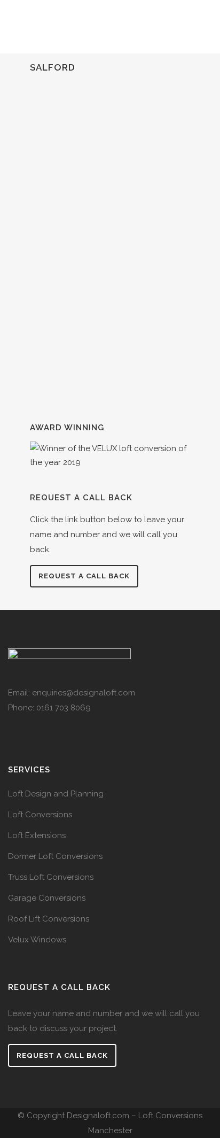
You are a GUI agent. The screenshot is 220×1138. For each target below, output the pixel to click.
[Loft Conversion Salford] (110, 152)
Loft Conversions (40, 814)
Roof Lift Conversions (48, 919)
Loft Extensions (37, 835)
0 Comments (136, 389)
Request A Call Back (62, 1055)
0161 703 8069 (63, 708)
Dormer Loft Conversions (55, 856)
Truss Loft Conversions (50, 877)
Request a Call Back (84, 576)
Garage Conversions (46, 898)
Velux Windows (37, 940)
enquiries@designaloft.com (83, 693)
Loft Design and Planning (56, 794)
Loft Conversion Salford (102, 227)
